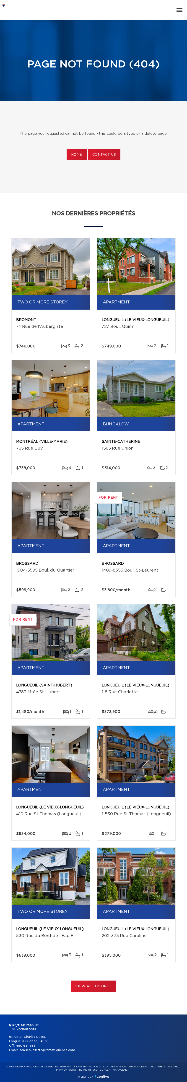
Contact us (104, 154)
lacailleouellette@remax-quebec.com (47, 1050)
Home (76, 154)
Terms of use (88, 1070)
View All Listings (93, 986)
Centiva (102, 1076)
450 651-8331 (26, 1045)
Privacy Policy (66, 1070)
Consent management (115, 1070)
